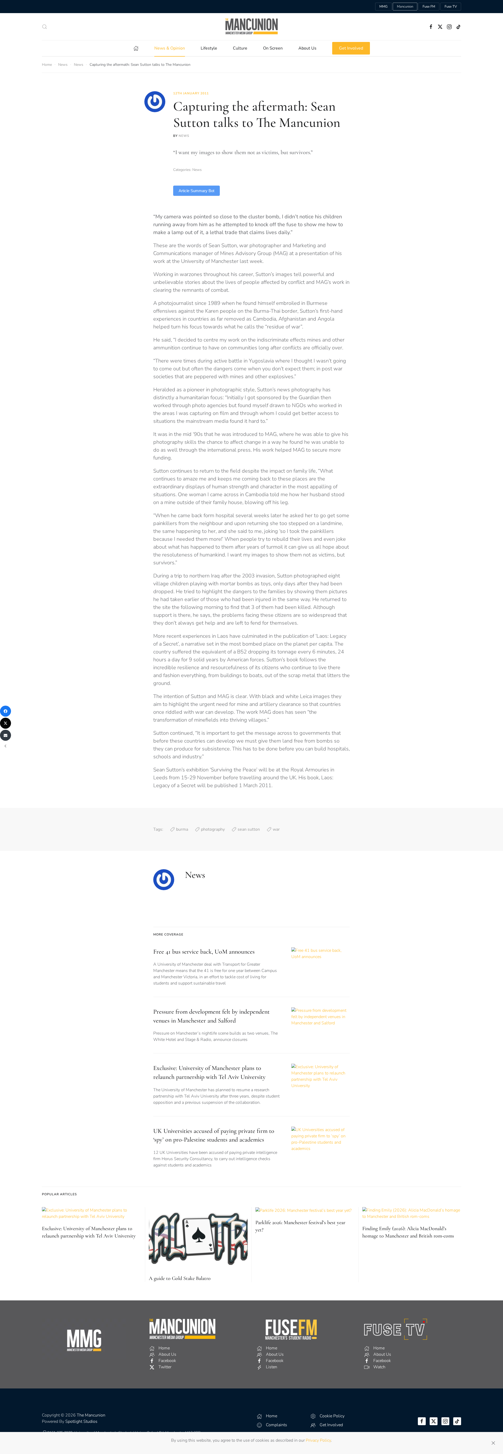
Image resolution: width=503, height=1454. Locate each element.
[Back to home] (251, 26)
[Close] (493, 1443)
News (184, 136)
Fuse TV (451, 6)
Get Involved (351, 48)
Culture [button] (240, 48)
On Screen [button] (273, 48)
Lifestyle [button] (209, 48)
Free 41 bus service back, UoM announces (204, 951)
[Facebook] (5, 711)
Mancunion (405, 6)
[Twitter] (5, 723)
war (276, 829)
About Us (307, 48)
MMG (383, 6)
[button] (44, 26)
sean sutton (249, 829)
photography (213, 829)
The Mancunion (91, 1415)
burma (182, 829)
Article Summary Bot (196, 190)
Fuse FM (429, 6)
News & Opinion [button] (169, 48)
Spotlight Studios (81, 1421)
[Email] (5, 735)
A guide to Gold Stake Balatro (180, 1278)
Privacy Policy (318, 1440)
